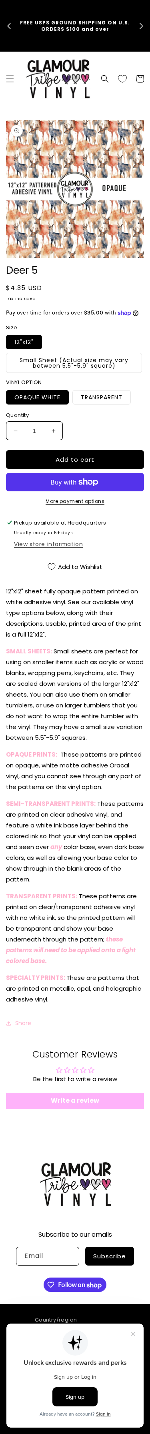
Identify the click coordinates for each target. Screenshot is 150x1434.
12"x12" (24, 342)
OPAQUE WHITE (37, 397)
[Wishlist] (122, 79)
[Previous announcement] (9, 26)
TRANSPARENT (101, 397)
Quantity (17, 415)
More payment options (75, 501)
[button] (10, 79)
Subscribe (109, 1256)
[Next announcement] (141, 26)
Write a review (75, 1100)
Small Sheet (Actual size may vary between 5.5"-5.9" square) (74, 363)
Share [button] (23, 1023)
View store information (48, 544)
